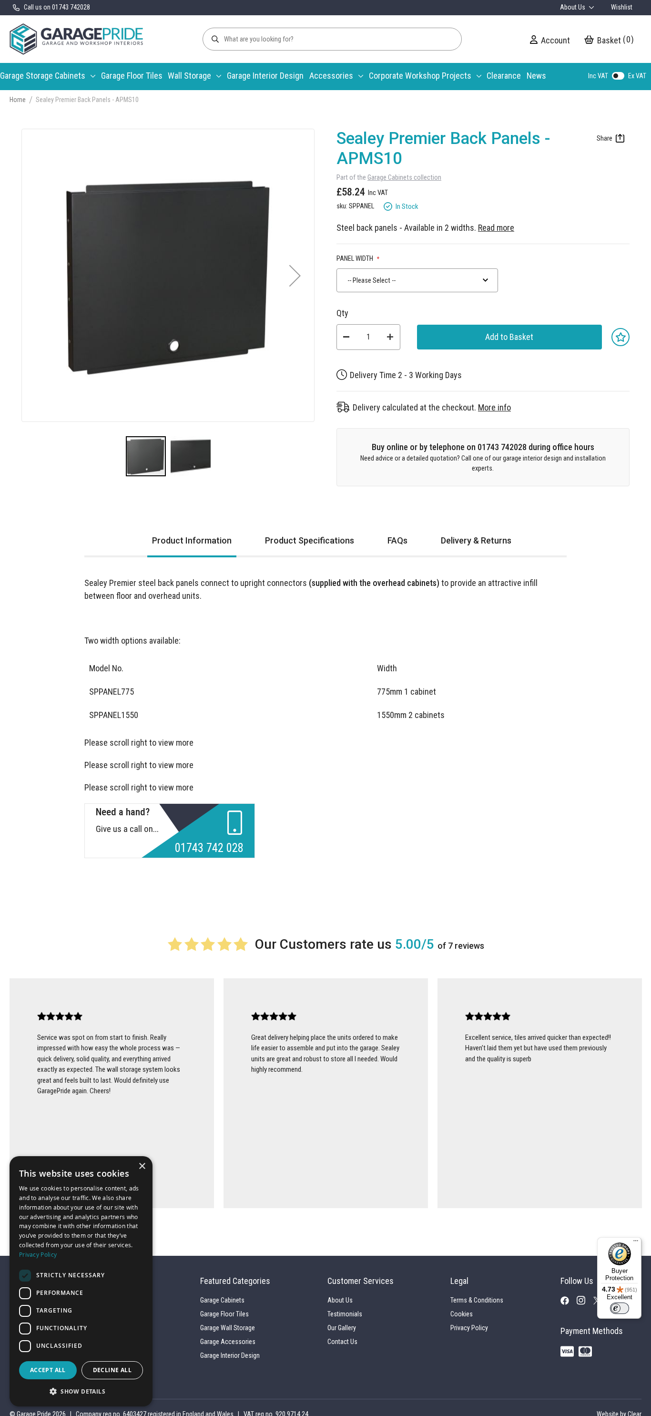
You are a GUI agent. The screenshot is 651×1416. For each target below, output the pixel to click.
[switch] (619, 1308)
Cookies (461, 1314)
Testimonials (344, 1314)
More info (494, 407)
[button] (295, 275)
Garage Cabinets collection (404, 178)
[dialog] (81, 1281)
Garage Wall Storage (227, 1328)
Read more (496, 228)
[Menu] (635, 1243)
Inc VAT (598, 76)
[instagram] (585, 1303)
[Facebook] (568, 1302)
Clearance (504, 76)
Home (18, 99)
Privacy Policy (469, 1328)
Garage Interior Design (265, 76)
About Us (573, 7)
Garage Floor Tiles (132, 76)
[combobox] (417, 280)
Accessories (331, 76)
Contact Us (342, 1341)
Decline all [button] (112, 1370)
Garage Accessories (227, 1341)
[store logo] (76, 39)
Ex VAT (637, 76)
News (536, 76)
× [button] (141, 1166)
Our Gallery (341, 1328)
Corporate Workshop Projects (420, 76)
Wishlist (621, 7)
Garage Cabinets (222, 1300)
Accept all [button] (48, 1370)
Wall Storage (189, 76)
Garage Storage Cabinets (42, 76)
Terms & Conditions (476, 1300)
